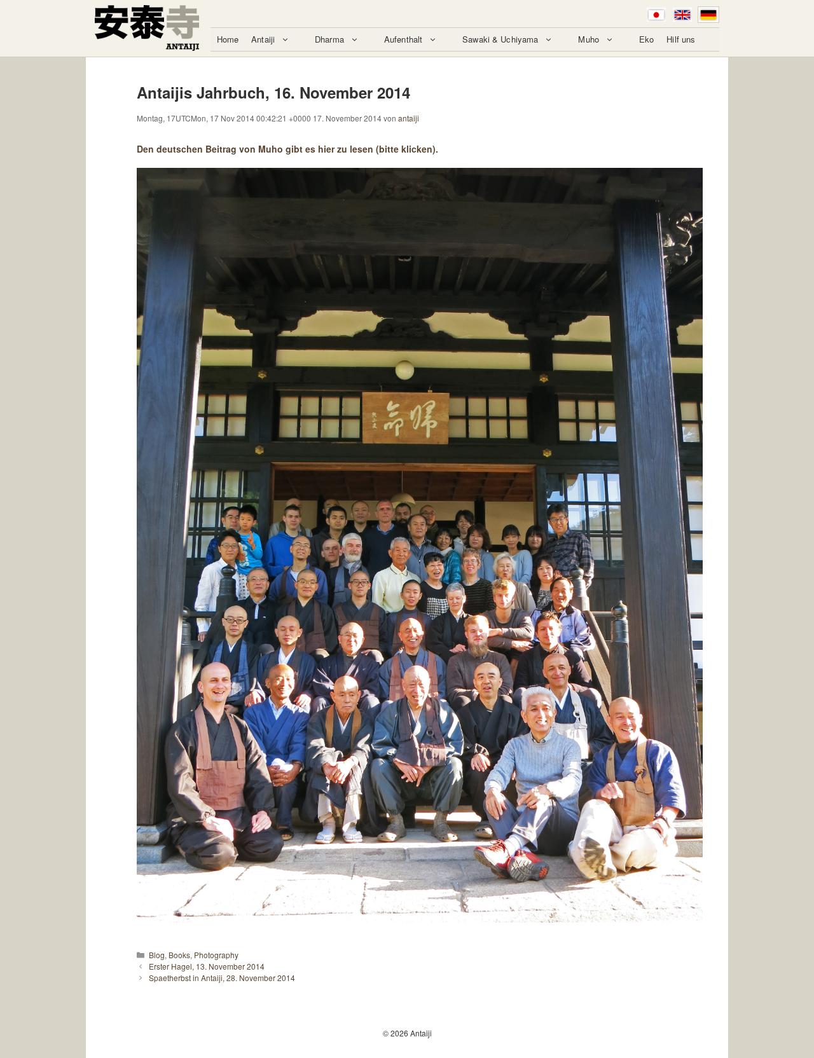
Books (179, 954)
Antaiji (263, 39)
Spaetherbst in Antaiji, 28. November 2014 (222, 977)
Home (228, 39)
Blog (157, 954)
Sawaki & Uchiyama (500, 39)
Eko (646, 39)
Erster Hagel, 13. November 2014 (207, 966)
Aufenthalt (403, 39)
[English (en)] (682, 14)
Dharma (329, 39)
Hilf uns (680, 39)
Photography (216, 954)
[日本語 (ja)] (656, 14)
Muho (588, 39)
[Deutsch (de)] (708, 14)
